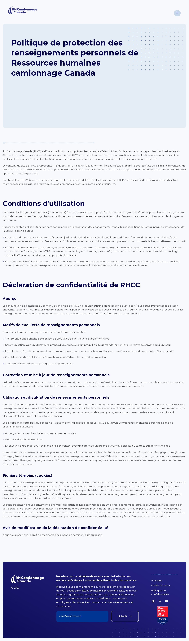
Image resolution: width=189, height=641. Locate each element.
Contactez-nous (160, 585)
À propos (156, 580)
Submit (122, 616)
